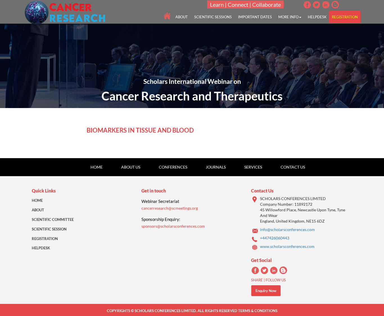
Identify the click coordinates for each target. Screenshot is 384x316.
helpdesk (317, 17)
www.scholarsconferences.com (287, 246)
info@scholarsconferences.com (287, 229)
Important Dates (255, 17)
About (38, 210)
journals (216, 167)
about (181, 17)
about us (130, 167)
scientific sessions (213, 17)
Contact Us (293, 167)
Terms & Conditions (257, 310)
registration (345, 17)
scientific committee (53, 219)
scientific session (49, 229)
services (253, 167)
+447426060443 (274, 238)
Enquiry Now (266, 290)
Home (97, 167)
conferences (173, 167)
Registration (45, 238)
